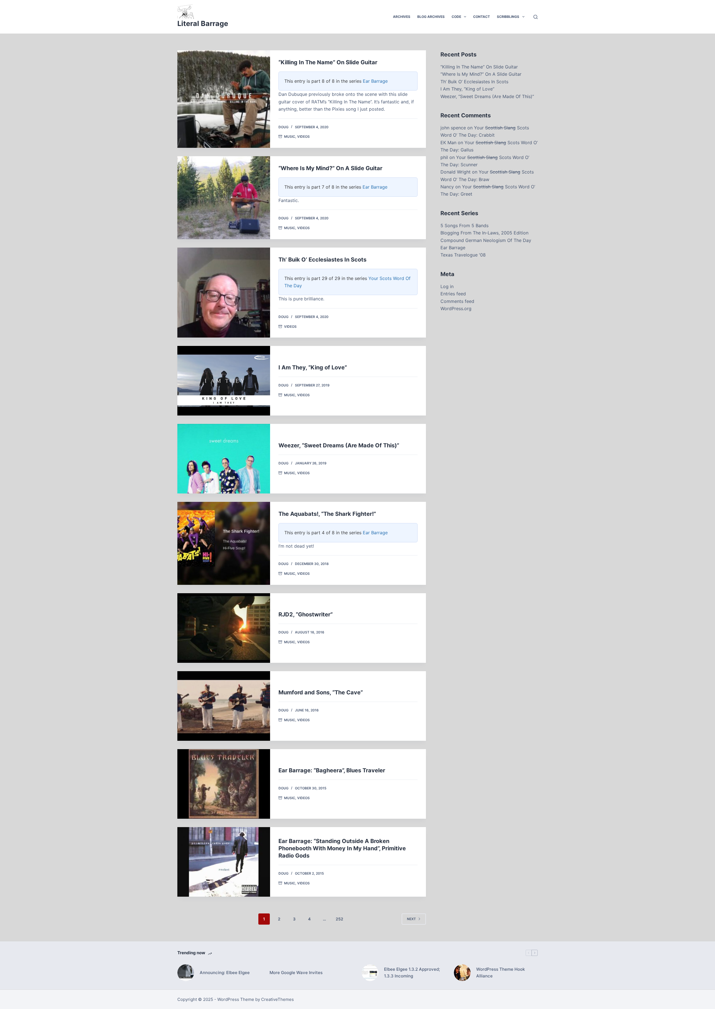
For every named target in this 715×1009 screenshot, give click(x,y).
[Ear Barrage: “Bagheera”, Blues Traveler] (223, 784)
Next (411, 919)
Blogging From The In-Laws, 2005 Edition (484, 233)
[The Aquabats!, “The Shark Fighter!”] (223, 543)
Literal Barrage (202, 23)
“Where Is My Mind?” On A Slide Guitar (330, 168)
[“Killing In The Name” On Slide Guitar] (223, 99)
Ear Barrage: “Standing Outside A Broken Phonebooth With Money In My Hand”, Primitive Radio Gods (342, 848)
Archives (401, 17)
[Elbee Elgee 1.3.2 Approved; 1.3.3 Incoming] (370, 972)
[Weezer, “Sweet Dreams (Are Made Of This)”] (223, 458)
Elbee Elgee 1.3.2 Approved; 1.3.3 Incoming (412, 973)
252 (339, 919)
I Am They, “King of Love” (312, 367)
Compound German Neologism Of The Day (485, 240)
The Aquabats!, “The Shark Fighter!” (327, 514)
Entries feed (453, 293)
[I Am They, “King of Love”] (223, 381)
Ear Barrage (375, 81)
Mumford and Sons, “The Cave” (320, 692)
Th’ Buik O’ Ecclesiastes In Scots (322, 259)
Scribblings (508, 17)
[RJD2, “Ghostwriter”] (223, 628)
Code (456, 17)
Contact (481, 17)
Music (289, 136)
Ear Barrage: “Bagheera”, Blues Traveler (331, 770)
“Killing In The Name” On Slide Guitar (327, 62)
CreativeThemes (277, 999)
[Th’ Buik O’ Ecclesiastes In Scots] (223, 293)
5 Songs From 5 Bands (464, 225)
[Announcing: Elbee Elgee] (185, 972)
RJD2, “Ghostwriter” (305, 614)
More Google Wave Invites (296, 972)
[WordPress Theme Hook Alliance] (462, 972)
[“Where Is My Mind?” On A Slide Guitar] (223, 197)
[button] (465, 16)
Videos (303, 136)
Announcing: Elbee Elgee (225, 972)
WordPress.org (455, 308)
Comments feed (457, 301)
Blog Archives (431, 17)
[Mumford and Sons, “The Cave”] (223, 706)
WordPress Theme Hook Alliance (500, 973)
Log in (447, 286)
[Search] (535, 17)
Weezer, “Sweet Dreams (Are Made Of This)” (338, 445)
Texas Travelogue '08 (463, 255)
